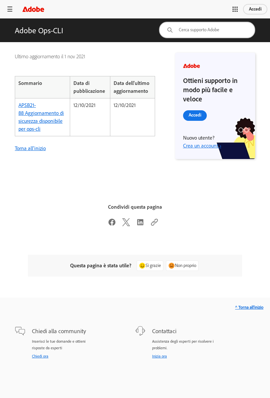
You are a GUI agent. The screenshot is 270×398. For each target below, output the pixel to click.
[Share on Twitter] (126, 224)
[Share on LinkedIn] (140, 224)
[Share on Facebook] (112, 224)
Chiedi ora (40, 356)
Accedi (255, 9)
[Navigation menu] (10, 9)
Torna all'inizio (30, 148)
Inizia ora (159, 356)
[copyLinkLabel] (154, 224)
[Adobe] (33, 9)
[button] (235, 9)
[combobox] (207, 30)
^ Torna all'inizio (249, 307)
